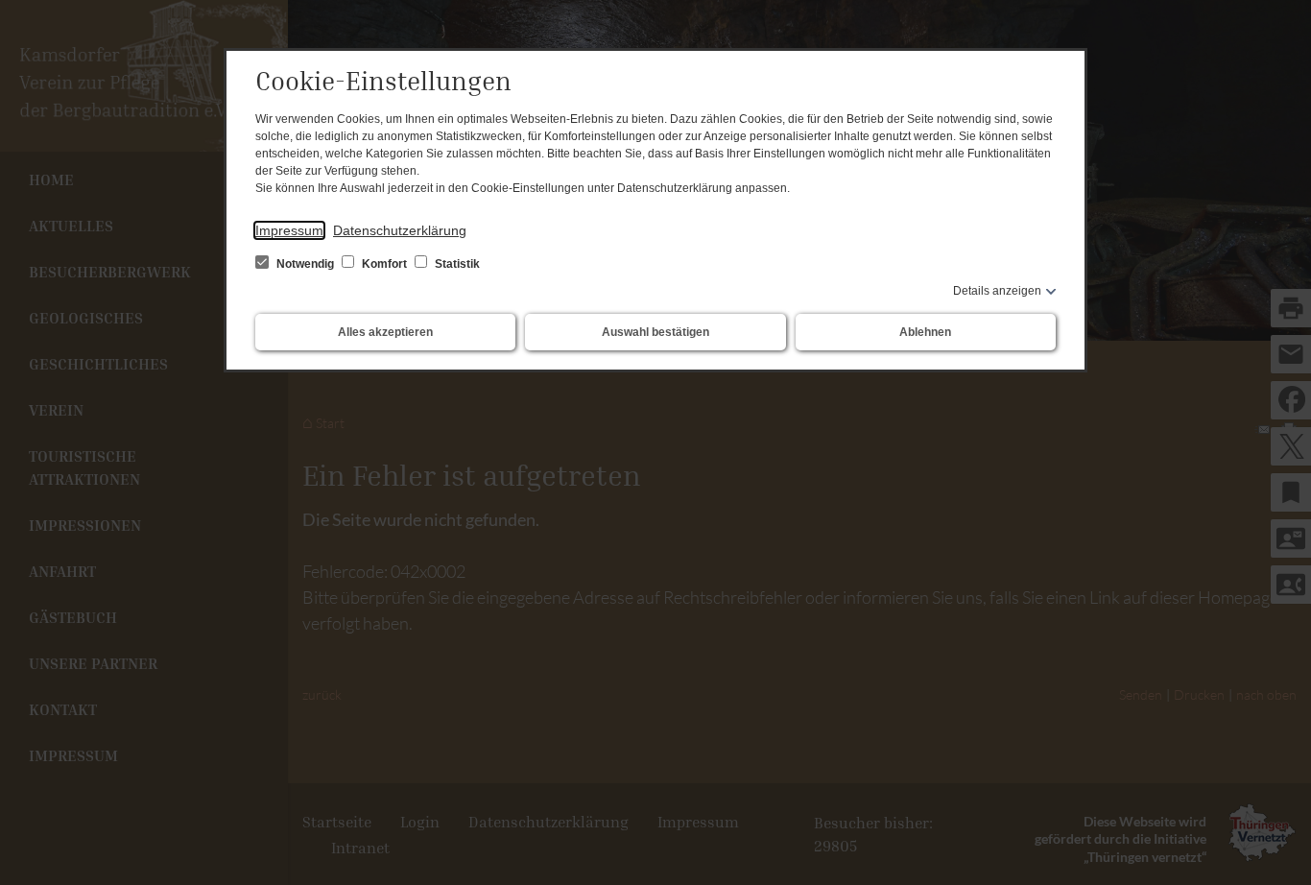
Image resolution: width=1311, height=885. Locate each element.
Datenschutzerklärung (399, 230)
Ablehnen (925, 332)
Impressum (289, 230)
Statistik (456, 264)
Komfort (384, 264)
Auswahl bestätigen (655, 332)
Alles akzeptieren (385, 332)
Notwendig (305, 264)
